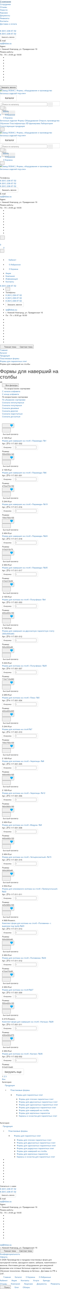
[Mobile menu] (2, 163)
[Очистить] (50, 104)
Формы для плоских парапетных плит (36, 1099)
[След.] (7, 1076)
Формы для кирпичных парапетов (34, 1113)
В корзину (7, 447)
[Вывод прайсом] (9, 419)
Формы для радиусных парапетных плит (37, 1107)
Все (3, 1079)
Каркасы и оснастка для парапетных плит (38, 1115)
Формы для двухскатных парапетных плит (38, 1101)
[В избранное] (8, 425)
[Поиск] (2, 238)
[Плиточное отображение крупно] (3, 419)
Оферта (3, 1256)
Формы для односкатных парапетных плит (38, 1104)
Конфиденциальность (10, 1254)
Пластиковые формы (20, 1090)
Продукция (10, 1085)
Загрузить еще (12, 1072)
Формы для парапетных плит (29, 1094)
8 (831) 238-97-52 (8, 30)
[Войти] (1, 241)
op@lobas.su (6, 43)
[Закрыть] (2, 251)
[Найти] (12, 113)
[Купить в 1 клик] (6, 430)
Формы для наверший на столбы (34, 1110)
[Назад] (8, 289)
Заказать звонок (8, 37)
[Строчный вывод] (7, 419)
